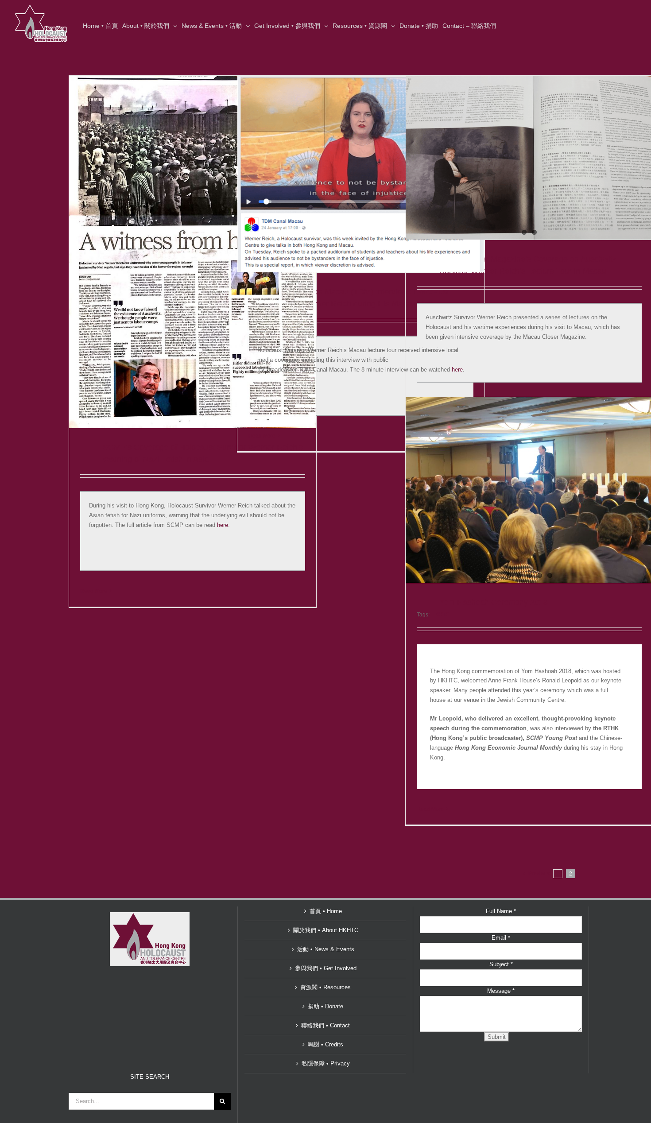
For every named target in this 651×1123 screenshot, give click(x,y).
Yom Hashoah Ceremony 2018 (493, 602)
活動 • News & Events (325, 949)
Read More (93, 591)
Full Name (501, 911)
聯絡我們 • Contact (325, 1025)
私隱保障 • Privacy (326, 1063)
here (222, 525)
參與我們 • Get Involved (325, 968)
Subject (501, 964)
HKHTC (440, 615)
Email (501, 937)
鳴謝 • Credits (325, 1044)
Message (501, 990)
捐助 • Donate (325, 1006)
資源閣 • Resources (325, 987)
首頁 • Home (326, 911)
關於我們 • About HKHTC (325, 930)
